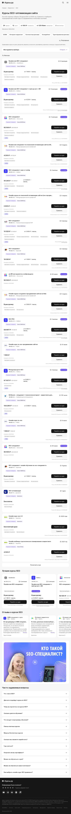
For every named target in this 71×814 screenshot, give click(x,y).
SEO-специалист (14, 221)
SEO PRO (11, 319)
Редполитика (59, 807)
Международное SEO (16, 370)
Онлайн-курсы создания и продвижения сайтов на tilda (27, 294)
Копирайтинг (46, 34)
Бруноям (18, 250)
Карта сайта (17, 807)
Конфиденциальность (26, 807)
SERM (5, 34)
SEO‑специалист (14, 117)
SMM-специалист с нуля (15, 617)
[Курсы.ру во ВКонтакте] (12, 792)
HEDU (17, 346)
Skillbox (18, 91)
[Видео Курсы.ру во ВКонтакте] (16, 792)
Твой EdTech (4, 807)
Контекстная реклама (32, 34)
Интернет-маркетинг (16, 34)
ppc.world (18, 493)
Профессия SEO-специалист (18, 61)
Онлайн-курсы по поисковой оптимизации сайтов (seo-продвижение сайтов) (35, 195)
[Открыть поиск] (63, 2)
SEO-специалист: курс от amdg (19, 170)
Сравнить (59, 76)
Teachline (18, 518)
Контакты (11, 807)
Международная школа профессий (26, 147)
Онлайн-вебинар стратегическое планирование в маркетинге (30, 541)
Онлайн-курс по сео (15, 420)
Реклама (65, 807)
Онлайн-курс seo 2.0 (16, 516)
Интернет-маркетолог (42, 617)
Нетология (20, 119)
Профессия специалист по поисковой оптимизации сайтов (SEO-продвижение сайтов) (38, 145)
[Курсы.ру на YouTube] (3, 792)
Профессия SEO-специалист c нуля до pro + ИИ (25, 89)
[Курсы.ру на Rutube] (20, 792)
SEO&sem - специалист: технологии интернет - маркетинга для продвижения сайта (37, 395)
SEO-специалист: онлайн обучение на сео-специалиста (27, 465)
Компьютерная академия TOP (24, 223)
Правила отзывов (51, 807)
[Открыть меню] (67, 2)
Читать (25, 632)
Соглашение (35, 807)
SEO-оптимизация (15, 491)
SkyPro (40, 619)
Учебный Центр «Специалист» (24, 397)
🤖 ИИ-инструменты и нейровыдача (21, 274)
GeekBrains (20, 63)
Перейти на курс (59, 72)
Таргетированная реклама (61, 34)
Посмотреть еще (35, 565)
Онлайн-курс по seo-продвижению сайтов (23, 344)
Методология (43, 807)
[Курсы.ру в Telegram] (7, 792)
